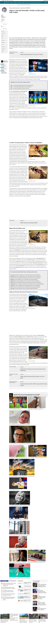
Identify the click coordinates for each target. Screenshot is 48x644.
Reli (26, 4)
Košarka (15, 2)
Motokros (29, 4)
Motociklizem (23, 4)
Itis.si (10, 0)
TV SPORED (2, 0)
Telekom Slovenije (45, 0)
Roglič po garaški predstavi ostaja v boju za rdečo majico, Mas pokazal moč (9, 584)
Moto (40, 2)
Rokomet (23, 2)
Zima (26, 2)
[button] (1, 2)
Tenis (31, 2)
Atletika (37, 2)
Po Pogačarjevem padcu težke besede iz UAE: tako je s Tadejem (9, 588)
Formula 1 (19, 4)
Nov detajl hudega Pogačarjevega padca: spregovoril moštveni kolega (9, 598)
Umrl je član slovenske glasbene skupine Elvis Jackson (9, 594)
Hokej (28, 2)
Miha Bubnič (3, 42)
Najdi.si (8, 0)
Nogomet (11, 2)
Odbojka (34, 2)
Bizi (5, 0)
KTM (2, 44)
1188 (12, 0)
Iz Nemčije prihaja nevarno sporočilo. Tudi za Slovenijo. (8, 591)
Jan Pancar (3, 40)
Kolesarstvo (19, 2)
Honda (2, 38)
